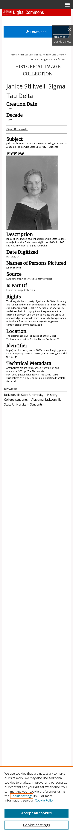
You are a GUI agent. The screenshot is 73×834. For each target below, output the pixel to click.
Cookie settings (22, 796)
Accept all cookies (36, 813)
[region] (36, 800)
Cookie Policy (44, 800)
